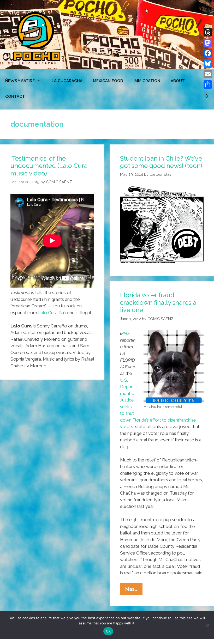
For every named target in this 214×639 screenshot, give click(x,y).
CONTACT (15, 96)
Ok (108, 631)
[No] (207, 625)
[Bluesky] (208, 63)
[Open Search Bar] (207, 96)
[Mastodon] (208, 43)
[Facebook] (208, 53)
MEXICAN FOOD (108, 80)
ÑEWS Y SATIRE (20, 80)
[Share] (208, 84)
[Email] (208, 74)
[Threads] (208, 32)
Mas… (133, 590)
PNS (125, 333)
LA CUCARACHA (67, 80)
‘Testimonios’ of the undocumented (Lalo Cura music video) (48, 166)
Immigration (147, 80)
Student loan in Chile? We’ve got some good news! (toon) (161, 162)
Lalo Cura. (48, 312)
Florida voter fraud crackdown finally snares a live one (158, 302)
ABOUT (178, 80)
